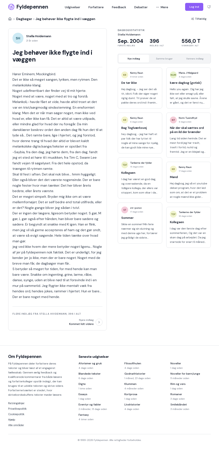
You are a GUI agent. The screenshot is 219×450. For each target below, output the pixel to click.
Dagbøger (24, 19)
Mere (164, 7)
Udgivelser (72, 7)
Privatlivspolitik (17, 408)
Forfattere (96, 7)
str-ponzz (136, 207)
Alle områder (16, 425)
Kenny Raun (136, 72)
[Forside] (10, 19)
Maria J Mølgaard (188, 72)
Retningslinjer (16, 403)
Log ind (194, 7)
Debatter (141, 7)
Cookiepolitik (16, 414)
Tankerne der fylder (141, 162)
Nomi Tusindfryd (188, 117)
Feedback (119, 7)
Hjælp (11, 419)
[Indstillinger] (209, 7)
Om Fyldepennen (24, 356)
